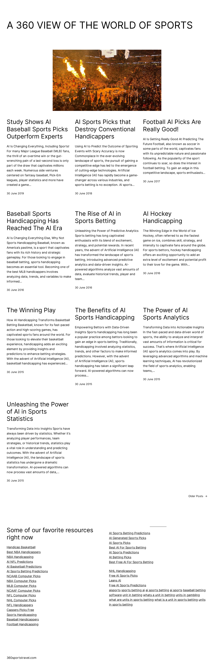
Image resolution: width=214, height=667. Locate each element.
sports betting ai (133, 590)
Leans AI (115, 580)
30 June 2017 (151, 181)
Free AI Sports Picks (123, 575)
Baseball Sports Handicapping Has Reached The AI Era (34, 221)
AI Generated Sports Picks (127, 538)
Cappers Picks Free (20, 610)
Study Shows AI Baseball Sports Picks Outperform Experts (37, 129)
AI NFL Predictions (20, 561)
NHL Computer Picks (21, 600)
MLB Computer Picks (21, 586)
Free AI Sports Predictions (127, 585)
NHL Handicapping (122, 571)
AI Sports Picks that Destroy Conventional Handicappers (105, 129)
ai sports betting (157, 590)
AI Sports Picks (119, 543)
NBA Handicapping (20, 557)
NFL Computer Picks (21, 595)
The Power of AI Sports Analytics (166, 314)
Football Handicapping (22, 624)
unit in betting (132, 595)
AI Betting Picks (120, 557)
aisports (115, 590)
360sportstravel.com (21, 657)
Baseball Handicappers (23, 619)
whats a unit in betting (159, 595)
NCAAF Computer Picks (23, 590)
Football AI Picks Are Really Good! (172, 125)
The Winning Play (31, 310)
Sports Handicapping (22, 614)
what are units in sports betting (131, 599)
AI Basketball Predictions (24, 566)
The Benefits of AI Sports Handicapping (105, 314)
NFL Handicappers (20, 605)
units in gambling (188, 595)
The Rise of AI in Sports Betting (98, 217)
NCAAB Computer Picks (23, 576)
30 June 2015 (15, 372)
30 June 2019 (15, 193)
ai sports (176, 590)
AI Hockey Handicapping (162, 217)
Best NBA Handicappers (24, 552)
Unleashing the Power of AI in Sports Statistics (38, 411)
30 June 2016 (15, 290)
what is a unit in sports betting (176, 599)
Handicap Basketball (21, 547)
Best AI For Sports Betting (127, 547)
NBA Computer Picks (21, 581)
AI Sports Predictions (124, 552)
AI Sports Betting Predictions (27, 571)
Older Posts (197, 496)
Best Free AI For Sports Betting (131, 562)
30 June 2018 (83, 193)
